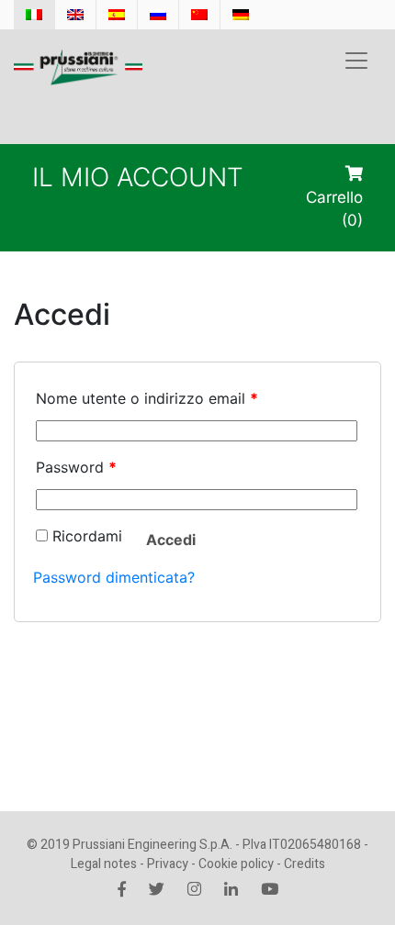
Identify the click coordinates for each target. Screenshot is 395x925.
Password (76, 467)
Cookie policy (236, 864)
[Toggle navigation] (356, 60)
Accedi (171, 539)
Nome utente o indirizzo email (147, 398)
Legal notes (104, 864)
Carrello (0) (334, 208)
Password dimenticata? (114, 577)
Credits (304, 864)
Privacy (167, 864)
